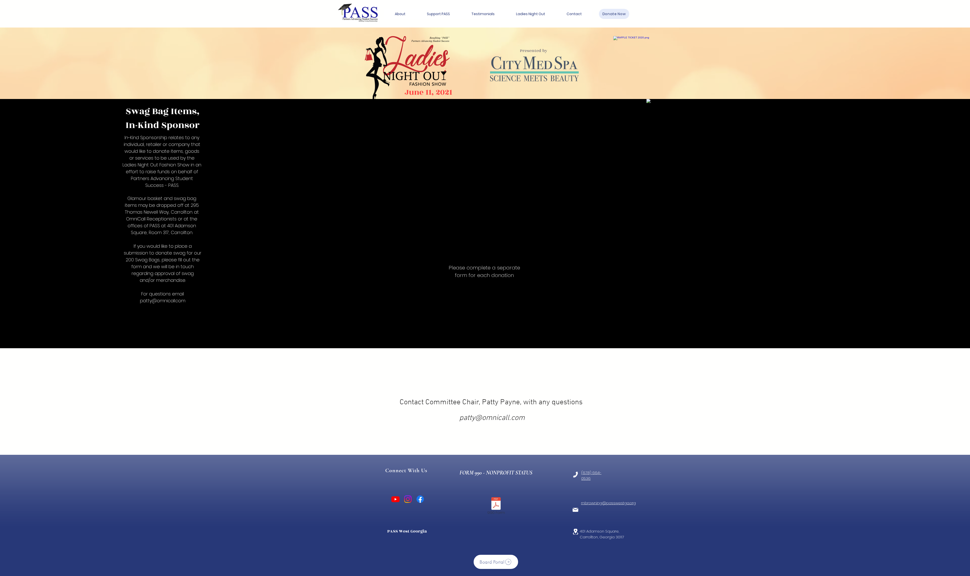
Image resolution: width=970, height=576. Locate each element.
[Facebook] (420, 499)
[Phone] (575, 475)
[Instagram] (408, 499)
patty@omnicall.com (162, 300)
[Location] (575, 532)
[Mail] (575, 510)
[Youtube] (395, 499)
